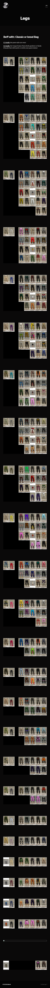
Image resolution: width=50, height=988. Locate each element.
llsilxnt (9, 984)
